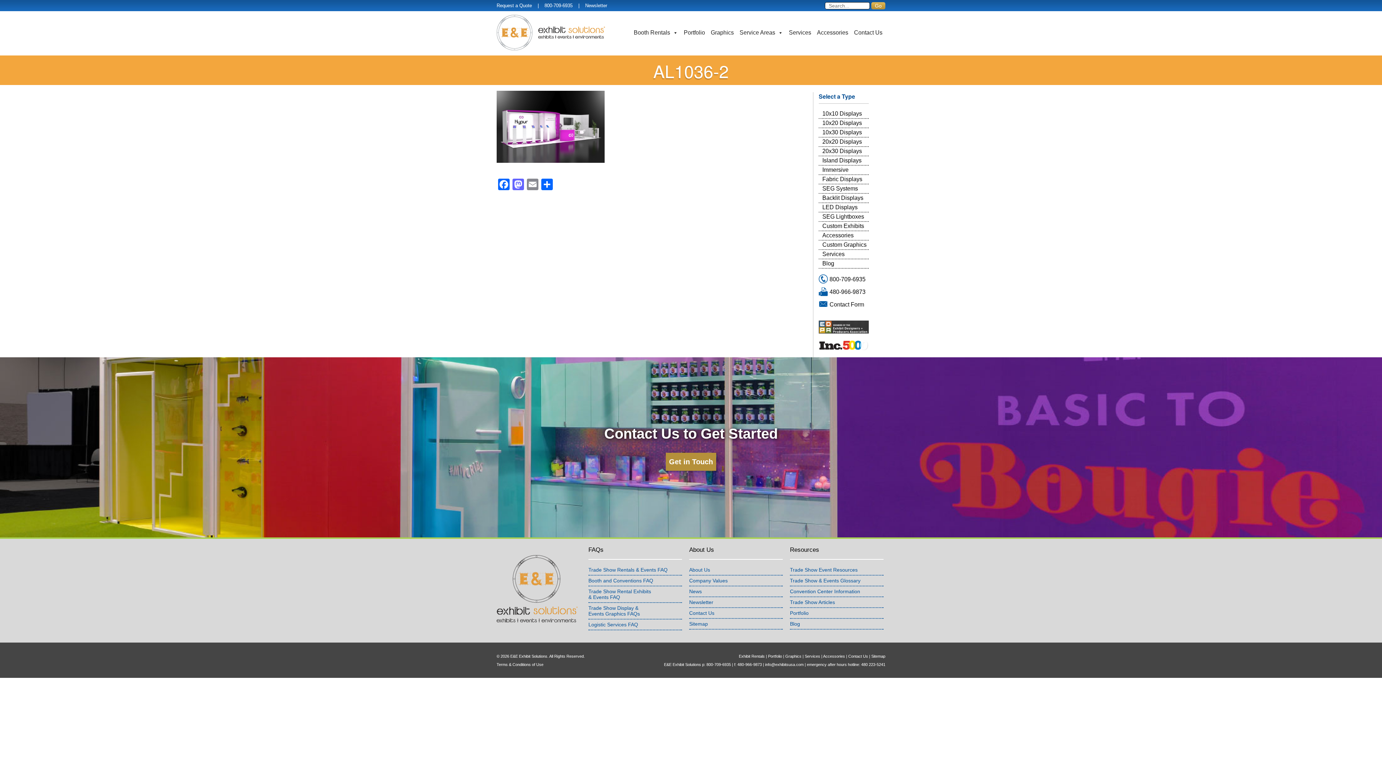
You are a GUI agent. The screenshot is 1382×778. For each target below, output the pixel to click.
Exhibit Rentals (752, 656)
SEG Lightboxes (843, 217)
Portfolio (694, 33)
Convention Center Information (825, 591)
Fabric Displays (842, 179)
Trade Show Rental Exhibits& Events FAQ (619, 594)
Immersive (835, 170)
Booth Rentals (652, 33)
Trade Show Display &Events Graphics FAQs (614, 611)
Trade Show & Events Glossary (825, 581)
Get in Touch (691, 462)
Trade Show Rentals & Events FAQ (628, 570)
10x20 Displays (842, 123)
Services (800, 33)
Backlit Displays (842, 198)
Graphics (722, 33)
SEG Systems (840, 188)
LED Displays (840, 207)
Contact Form (847, 304)
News (695, 591)
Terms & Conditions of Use (520, 664)
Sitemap (698, 624)
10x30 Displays (842, 132)
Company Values (708, 581)
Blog (828, 263)
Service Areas (757, 33)
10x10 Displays (842, 114)
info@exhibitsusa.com (784, 664)
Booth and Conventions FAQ (620, 581)
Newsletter (596, 5)
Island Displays (842, 160)
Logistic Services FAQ (613, 624)
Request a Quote (514, 5)
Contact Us (868, 33)
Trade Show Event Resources (824, 570)
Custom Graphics (844, 245)
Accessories (832, 33)
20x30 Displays (842, 151)
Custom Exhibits (843, 226)
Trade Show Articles (812, 602)
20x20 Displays (842, 142)
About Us (699, 570)
